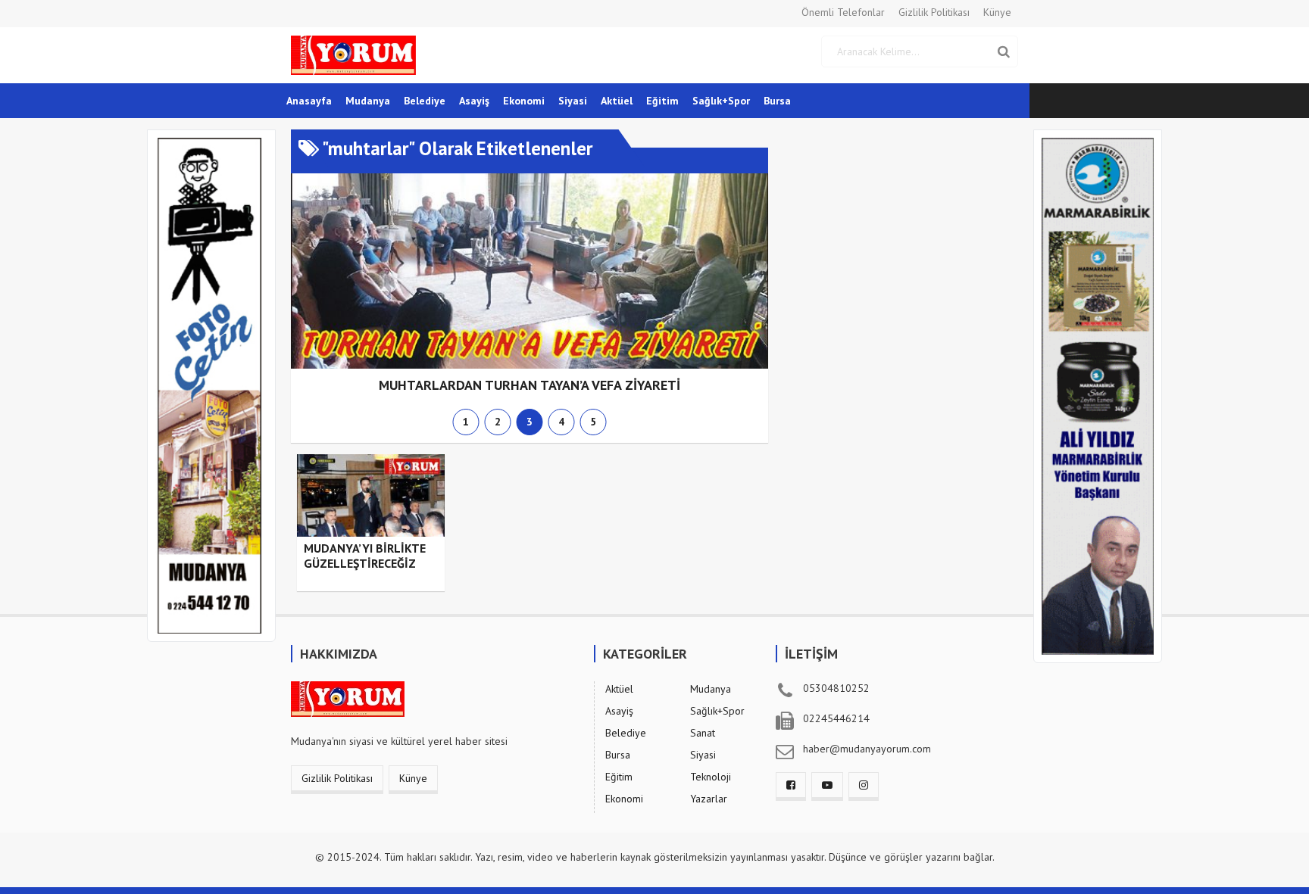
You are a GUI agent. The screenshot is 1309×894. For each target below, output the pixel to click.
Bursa (777, 100)
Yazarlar (708, 798)
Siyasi (572, 100)
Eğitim (662, 100)
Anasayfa (309, 100)
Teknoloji (710, 776)
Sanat (702, 733)
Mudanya (367, 100)
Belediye (424, 100)
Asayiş (474, 100)
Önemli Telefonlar (843, 12)
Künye (997, 12)
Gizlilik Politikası (934, 12)
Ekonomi (524, 100)
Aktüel (617, 100)
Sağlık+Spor (721, 100)
